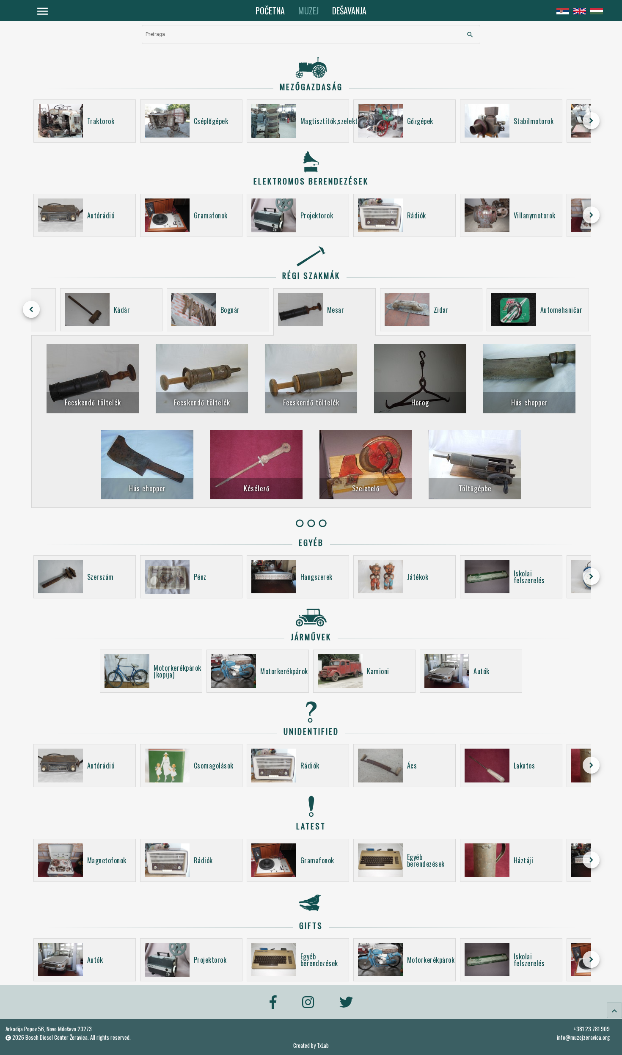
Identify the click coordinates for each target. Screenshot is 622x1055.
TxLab (323, 1045)
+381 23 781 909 (591, 1029)
